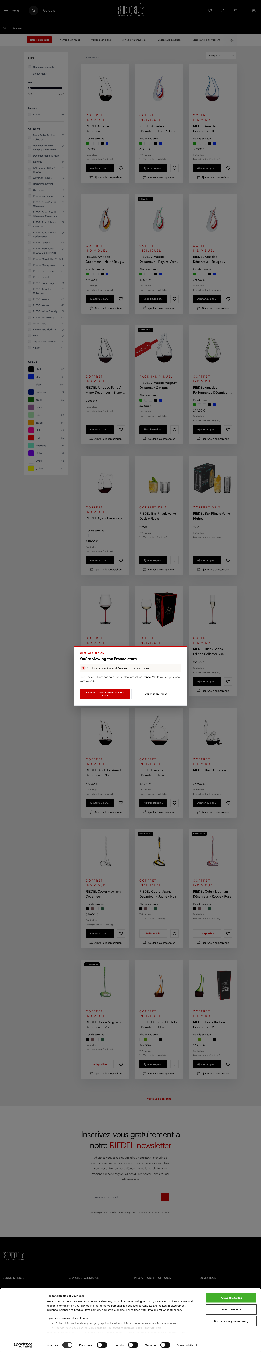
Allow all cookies (231, 1297)
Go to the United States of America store (105, 694)
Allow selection (231, 1309)
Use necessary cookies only (231, 1321)
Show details (185, 1344)
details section (167, 1332)
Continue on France (156, 693)
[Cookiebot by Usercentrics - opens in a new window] (23, 1345)
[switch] (102, 1345)
